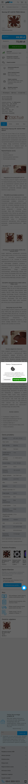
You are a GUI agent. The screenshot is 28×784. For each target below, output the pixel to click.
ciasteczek (17, 372)
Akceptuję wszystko (19, 379)
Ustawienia (7, 379)
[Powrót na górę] (25, 781)
